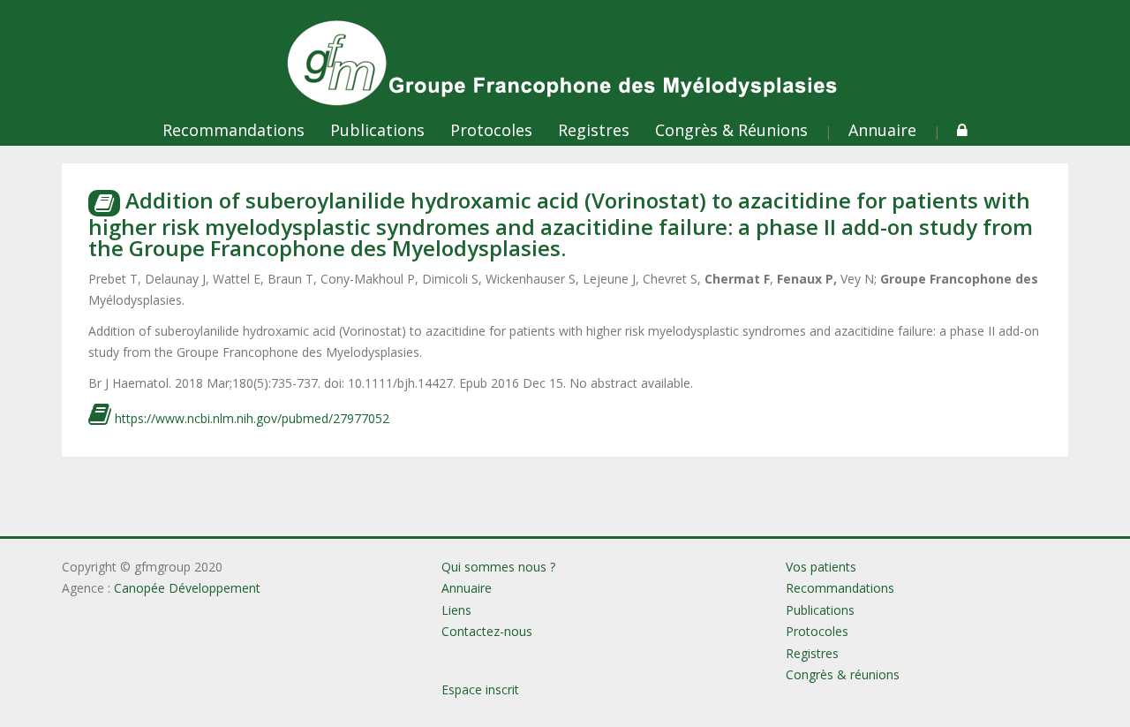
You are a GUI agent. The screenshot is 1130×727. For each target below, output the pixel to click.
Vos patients (821, 566)
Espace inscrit (480, 689)
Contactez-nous (486, 631)
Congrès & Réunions (731, 129)
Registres (593, 129)
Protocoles (491, 129)
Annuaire (882, 129)
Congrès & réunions (843, 674)
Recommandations (233, 129)
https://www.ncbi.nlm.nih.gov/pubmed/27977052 (250, 418)
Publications (377, 129)
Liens (456, 610)
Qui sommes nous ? (498, 566)
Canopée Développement (187, 587)
